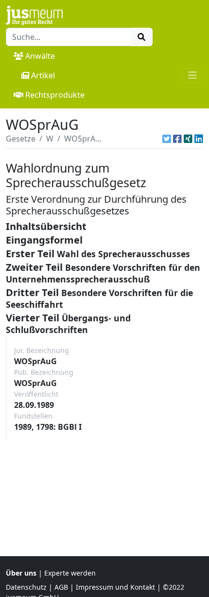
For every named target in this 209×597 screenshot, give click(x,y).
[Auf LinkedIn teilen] (198, 138)
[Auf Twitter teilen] (166, 138)
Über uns (21, 573)
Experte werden (70, 573)
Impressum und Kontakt (115, 587)
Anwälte (40, 56)
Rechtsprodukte (55, 94)
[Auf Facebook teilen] (177, 138)
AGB (61, 587)
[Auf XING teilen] (188, 138)
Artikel (43, 75)
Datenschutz (26, 587)
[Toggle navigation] (192, 75)
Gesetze (20, 138)
